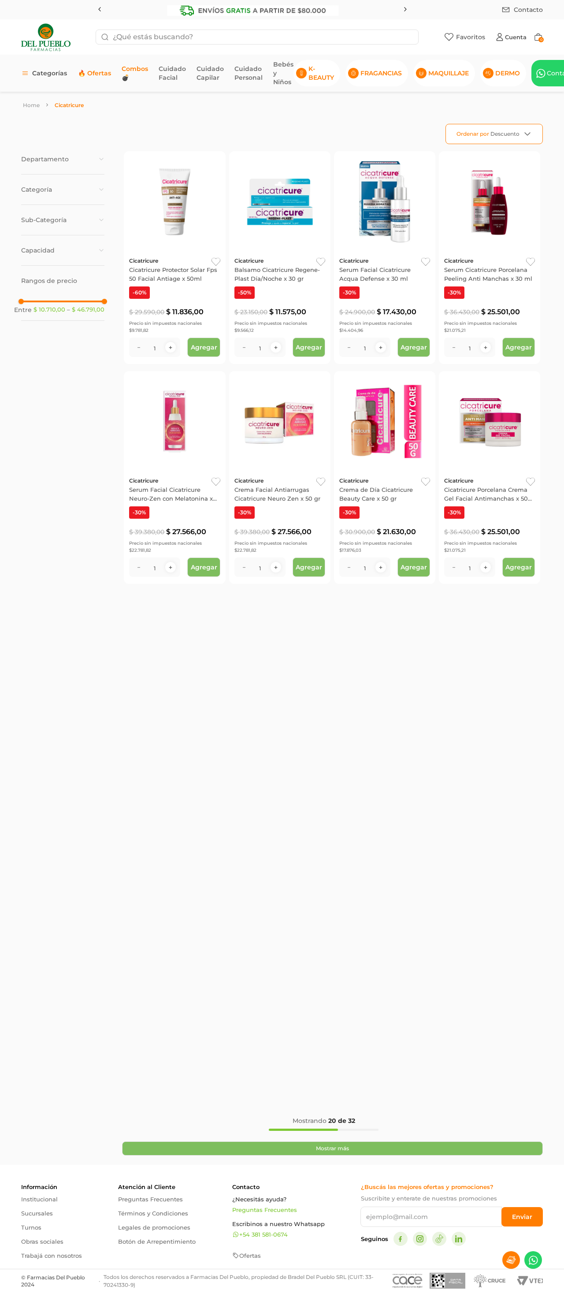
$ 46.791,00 (85, 309)
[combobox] (257, 37)
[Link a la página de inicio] (31, 105)
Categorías (49, 73)
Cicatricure (69, 105)
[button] (62, 159)
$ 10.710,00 (49, 309)
